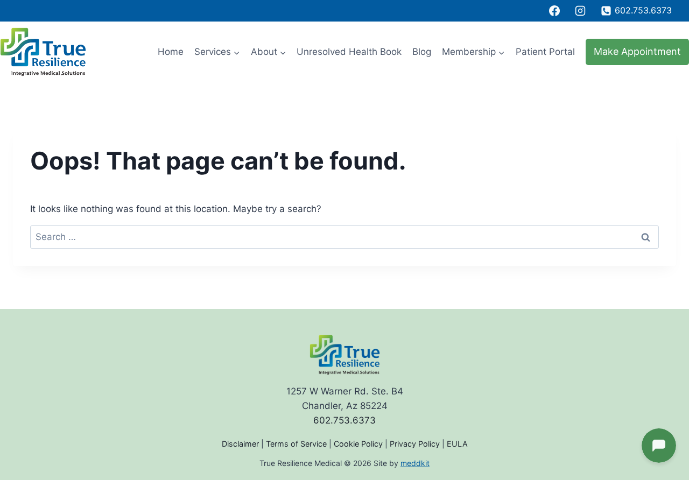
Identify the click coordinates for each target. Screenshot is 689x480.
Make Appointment (637, 51)
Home (171, 51)
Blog (421, 51)
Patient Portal (545, 51)
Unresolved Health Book (349, 51)
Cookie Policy (358, 443)
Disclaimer (240, 443)
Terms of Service (296, 443)
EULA (457, 443)
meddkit (415, 463)
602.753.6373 (344, 420)
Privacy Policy (415, 443)
